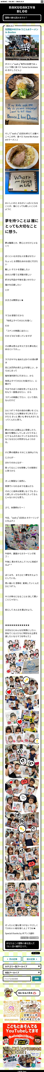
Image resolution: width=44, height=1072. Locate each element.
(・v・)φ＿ (24, 938)
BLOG (11, 1)
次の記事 (13, 959)
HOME (4, 1)
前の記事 (31, 959)
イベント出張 (34, 938)
